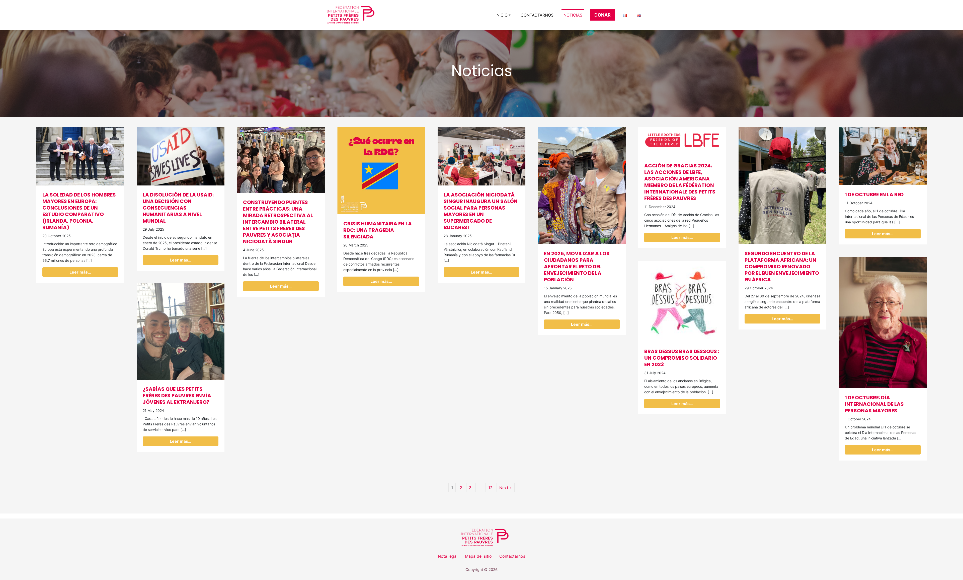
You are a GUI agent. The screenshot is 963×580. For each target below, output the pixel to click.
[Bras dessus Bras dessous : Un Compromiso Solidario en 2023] (682, 300)
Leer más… (80, 272)
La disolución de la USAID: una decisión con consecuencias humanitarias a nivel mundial (178, 207)
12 (490, 487)
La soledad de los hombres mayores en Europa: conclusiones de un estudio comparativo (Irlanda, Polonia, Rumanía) (79, 211)
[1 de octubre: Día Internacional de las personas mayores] (883, 322)
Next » (505, 487)
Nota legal (447, 556)
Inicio (502, 15)
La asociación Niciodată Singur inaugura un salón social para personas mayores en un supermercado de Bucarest (481, 211)
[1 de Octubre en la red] (883, 155)
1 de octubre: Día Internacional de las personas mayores (874, 404)
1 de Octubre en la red (874, 194)
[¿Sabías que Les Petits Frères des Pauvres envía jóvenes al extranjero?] (180, 331)
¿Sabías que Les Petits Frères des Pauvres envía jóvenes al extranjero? (177, 395)
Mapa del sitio (478, 556)
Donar (602, 15)
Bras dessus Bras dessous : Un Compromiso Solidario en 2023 (681, 358)
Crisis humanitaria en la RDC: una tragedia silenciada (377, 230)
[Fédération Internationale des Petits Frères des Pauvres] (347, 15)
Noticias (573, 15)
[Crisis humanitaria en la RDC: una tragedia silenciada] (381, 170)
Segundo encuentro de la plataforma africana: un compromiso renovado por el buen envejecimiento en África (782, 266)
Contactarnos (537, 15)
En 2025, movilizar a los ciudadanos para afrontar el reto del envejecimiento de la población (577, 266)
